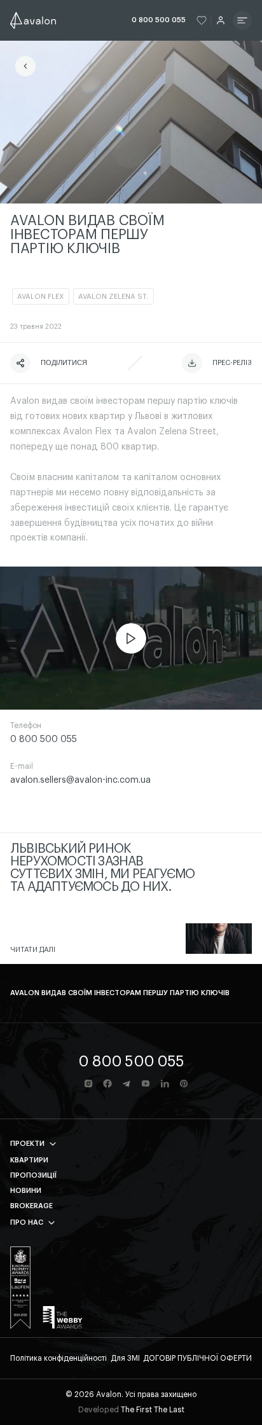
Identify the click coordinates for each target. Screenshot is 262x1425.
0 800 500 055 (159, 20)
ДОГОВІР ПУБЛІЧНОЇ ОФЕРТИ (197, 1358)
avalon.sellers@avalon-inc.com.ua (80, 780)
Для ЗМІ (125, 1358)
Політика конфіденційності (58, 1358)
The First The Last (152, 1410)
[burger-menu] (242, 20)
